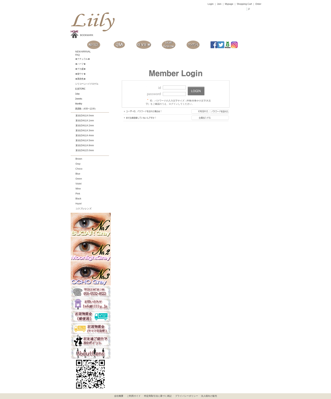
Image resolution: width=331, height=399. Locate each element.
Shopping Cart (244, 4)
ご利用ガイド (134, 396)
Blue (77, 173)
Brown (78, 158)
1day (77, 93)
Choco (78, 168)
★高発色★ (80, 79)
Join (219, 4)
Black (78, 198)
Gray (77, 163)
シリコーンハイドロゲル (86, 83)
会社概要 (118, 396)
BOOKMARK (86, 35)
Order (258, 4)
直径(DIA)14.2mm (84, 125)
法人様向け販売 (209, 396)
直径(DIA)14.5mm (84, 140)
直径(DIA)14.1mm (84, 120)
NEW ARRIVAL (83, 51)
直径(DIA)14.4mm (84, 135)
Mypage (229, 4)
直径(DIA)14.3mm (84, 130)
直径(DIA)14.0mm (84, 115)
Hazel (78, 203)
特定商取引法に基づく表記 (158, 396)
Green (78, 178)
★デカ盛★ (80, 69)
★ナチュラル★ (82, 59)
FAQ (77, 55)
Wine (78, 188)
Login (211, 4)
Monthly (78, 103)
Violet (78, 183)
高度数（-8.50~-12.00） (86, 108)
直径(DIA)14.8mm (84, 145)
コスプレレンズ (83, 208)
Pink (77, 193)
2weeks (78, 98)
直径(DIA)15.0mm (84, 150)
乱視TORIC (80, 88)
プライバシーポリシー (186, 396)
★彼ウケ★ (80, 74)
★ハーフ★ (80, 64)
